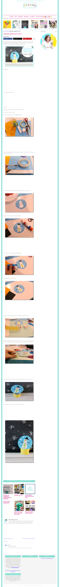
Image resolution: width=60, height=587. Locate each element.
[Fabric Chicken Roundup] (34, 24)
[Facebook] (44, 17)
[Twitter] (45, 17)
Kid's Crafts (7, 31)
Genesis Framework (33, 585)
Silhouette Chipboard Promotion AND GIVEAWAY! (7, 497)
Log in (41, 585)
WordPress (37, 585)
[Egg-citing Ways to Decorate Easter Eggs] (44, 24)
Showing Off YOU (18, 495)
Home (4, 31)
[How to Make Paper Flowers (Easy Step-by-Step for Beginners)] (7, 24)
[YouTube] (51, 17)
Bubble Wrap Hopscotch (6, 502)
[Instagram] (48, 17)
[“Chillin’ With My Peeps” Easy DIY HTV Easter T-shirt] (16, 24)
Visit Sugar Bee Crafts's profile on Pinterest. (47, 558)
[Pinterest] (47, 17)
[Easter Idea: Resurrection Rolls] (53, 24)
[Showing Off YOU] (19, 489)
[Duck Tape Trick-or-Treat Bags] (30, 506)
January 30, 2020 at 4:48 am (12, 546)
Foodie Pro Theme (26, 585)
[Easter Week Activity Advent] (25, 24)
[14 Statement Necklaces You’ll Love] (30, 489)
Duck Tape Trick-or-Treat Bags (29, 512)
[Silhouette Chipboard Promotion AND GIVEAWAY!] (8, 489)
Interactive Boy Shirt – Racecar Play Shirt (18, 513)
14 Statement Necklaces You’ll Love (29, 496)
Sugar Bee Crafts (30, 6)
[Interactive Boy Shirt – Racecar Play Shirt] (19, 506)
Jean (8, 544)
